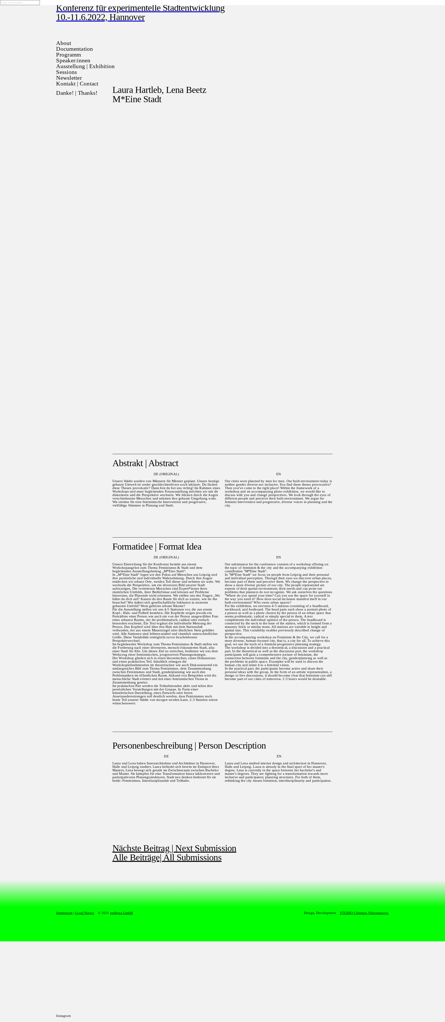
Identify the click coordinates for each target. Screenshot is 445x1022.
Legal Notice (84, 913)
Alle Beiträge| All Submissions (167, 857)
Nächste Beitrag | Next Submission (174, 848)
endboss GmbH (121, 913)
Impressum (64, 913)
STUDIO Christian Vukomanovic (364, 913)
